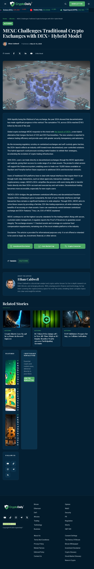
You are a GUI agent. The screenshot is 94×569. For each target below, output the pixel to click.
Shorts (67, 525)
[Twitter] (7, 475)
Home (5, 19)
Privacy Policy (39, 544)
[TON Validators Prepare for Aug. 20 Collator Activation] (76, 319)
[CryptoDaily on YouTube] (31, 53)
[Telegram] (13, 469)
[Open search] (65, 3)
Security (68, 512)
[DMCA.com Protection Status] (10, 524)
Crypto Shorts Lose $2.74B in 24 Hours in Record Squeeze (16, 336)
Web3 (67, 508)
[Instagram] (7, 469)
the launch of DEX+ (62, 132)
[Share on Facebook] (13, 53)
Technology (38, 525)
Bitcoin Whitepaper (71, 544)
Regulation (69, 521)
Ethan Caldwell (28, 279)
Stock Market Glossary (73, 556)
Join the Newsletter (29, 379)
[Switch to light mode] (88, 3)
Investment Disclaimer (72, 548)
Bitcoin (36, 504)
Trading (36, 521)
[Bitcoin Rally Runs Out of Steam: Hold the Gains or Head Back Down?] (10, 430)
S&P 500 (68, 529)
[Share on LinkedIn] (25, 53)
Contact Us (38, 556)
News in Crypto (70, 560)
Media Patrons (39, 548)
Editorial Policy (39, 552)
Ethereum (37, 508)
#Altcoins (23, 261)
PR (66, 517)
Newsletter (77, 4)
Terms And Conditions (41, 540)
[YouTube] (7, 463)
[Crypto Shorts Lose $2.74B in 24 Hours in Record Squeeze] (16, 319)
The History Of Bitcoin (72, 540)
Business (37, 529)
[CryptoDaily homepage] (21, 4)
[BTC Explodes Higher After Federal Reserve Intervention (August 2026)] (10, 399)
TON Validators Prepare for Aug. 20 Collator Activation (76, 335)
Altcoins (12, 19)
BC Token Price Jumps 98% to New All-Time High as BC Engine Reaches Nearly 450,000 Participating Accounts (46, 339)
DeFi (35, 512)
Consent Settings (71, 536)
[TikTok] (13, 463)
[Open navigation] (5, 3)
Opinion (67, 504)
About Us (37, 536)
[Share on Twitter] (19, 53)
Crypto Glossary (70, 552)
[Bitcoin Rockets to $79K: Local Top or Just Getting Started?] (10, 372)
